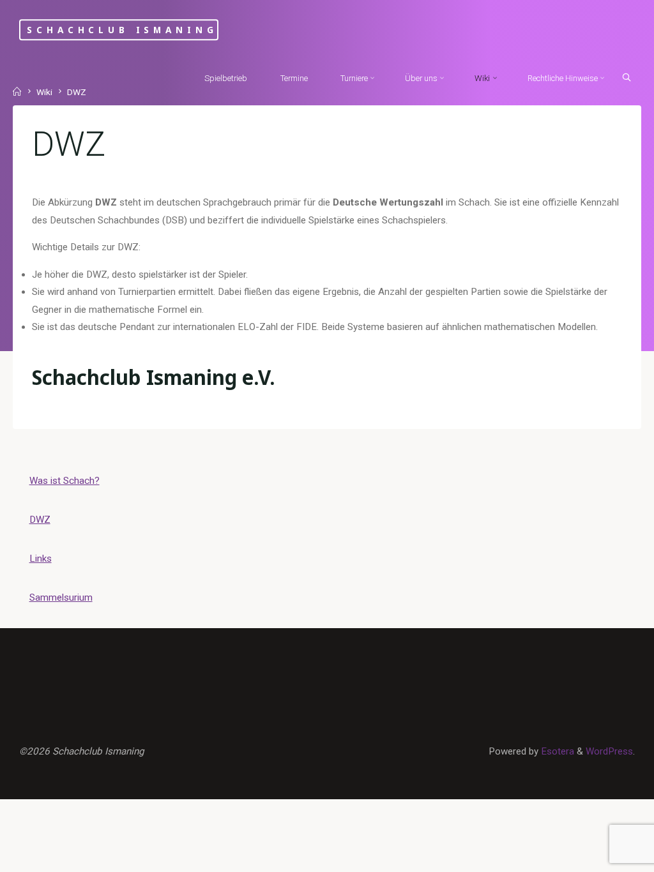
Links (40, 558)
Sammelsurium (61, 597)
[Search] (626, 77)
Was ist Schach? (64, 480)
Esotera (556, 751)
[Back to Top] (604, 854)
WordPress (609, 751)
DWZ (39, 519)
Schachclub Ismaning (122, 30)
